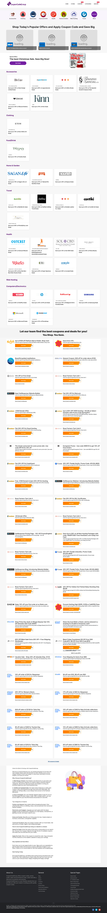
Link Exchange (41, 891)
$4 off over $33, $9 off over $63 (74, 674)
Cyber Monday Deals (75, 883)
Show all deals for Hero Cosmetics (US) (22, 457)
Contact (40, 883)
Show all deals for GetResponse (21, 401)
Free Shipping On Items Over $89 (75, 657)
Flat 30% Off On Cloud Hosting (26, 428)
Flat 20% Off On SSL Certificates (74, 498)
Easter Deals (73, 876)
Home (66, 3)
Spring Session (73, 877)
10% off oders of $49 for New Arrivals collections (80, 709)
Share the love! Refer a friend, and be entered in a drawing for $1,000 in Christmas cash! (80, 623)
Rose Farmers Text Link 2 (72, 516)
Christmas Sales (74, 891)
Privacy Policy (41, 885)
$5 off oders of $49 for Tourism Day (27, 727)
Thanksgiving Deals (74, 885)
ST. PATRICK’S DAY (74, 879)
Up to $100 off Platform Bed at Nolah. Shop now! (32, 341)
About (39, 877)
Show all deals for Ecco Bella (20, 633)
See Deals (18, 63)
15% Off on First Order (23, 376)
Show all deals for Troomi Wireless (69, 633)
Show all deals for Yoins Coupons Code (22, 682)
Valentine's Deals (74, 898)
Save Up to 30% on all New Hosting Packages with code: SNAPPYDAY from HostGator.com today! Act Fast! (81, 535)
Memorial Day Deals (74, 895)
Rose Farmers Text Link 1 (71, 376)
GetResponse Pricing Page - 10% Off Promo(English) (33, 533)
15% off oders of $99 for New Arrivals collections (80, 727)
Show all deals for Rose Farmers (69, 383)
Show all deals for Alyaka (19, 383)
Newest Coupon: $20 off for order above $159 (79, 358)
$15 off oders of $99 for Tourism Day (76, 745)
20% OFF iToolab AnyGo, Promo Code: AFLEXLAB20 (81, 463)
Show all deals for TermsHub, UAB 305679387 (71, 348)
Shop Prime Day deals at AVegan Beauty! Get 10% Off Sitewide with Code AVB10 (32, 623)
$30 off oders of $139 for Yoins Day (27, 709)
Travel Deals (73, 887)
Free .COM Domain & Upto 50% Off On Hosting (31, 481)
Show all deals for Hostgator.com (69, 422)
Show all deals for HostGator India (69, 401)
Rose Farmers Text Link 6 (72, 428)
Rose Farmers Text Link (23, 552)
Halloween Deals (74, 893)
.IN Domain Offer (21, 516)
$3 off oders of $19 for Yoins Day (26, 745)
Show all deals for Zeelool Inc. (68, 366)
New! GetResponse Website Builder (27, 393)
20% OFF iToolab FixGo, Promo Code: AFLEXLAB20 (81, 569)
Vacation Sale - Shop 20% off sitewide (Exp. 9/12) (32, 657)
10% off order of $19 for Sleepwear (27, 674)
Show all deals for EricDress (68, 664)
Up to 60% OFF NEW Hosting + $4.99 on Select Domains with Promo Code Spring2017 (79, 412)
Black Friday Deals (74, 881)
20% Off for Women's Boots (24, 692)
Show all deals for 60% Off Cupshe (21, 650)
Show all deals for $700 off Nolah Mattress (23, 348)
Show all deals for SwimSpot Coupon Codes (23, 664)
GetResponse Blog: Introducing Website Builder (32, 569)
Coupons (80, 3)
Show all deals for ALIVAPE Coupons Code (71, 598)
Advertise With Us (42, 889)
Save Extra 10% (68, 341)
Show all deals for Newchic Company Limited (23, 699)
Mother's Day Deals (74, 896)
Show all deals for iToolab (67, 471)
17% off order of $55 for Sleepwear (75, 692)
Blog (39, 876)
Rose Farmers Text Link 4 (24, 498)
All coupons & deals (53, 761)
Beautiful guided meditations (25, 358)
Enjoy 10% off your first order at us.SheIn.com (31, 604)
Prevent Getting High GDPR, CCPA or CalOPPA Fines (81, 604)
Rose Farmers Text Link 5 (24, 587)
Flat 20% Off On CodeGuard (25, 463)
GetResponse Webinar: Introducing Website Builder (81, 481)
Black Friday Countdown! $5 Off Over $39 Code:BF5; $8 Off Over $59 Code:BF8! (78, 640)
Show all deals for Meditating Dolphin (22, 366)
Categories (88, 3)
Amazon (96, 3)
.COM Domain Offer (22, 411)
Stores (73, 3)
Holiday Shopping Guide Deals (77, 889)
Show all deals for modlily (67, 682)
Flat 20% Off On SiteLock (72, 393)
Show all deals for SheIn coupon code (22, 612)
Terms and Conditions (43, 887)
